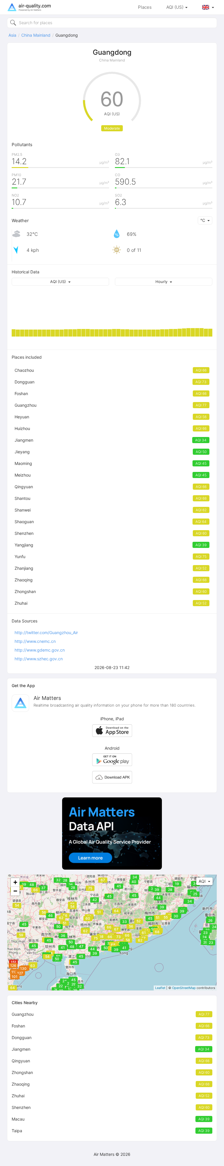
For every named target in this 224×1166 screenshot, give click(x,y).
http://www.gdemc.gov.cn (40, 649)
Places (145, 7)
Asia (12, 35)
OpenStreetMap (184, 988)
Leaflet (160, 988)
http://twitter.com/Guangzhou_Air (46, 632)
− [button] (15, 891)
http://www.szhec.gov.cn (39, 658)
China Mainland (35, 35)
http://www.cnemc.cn (35, 641)
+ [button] (15, 882)
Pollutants (22, 144)
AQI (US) (175, 7)
